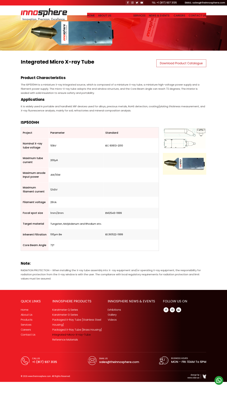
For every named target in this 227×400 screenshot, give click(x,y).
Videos (112, 320)
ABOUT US (113, 15)
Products (26, 320)
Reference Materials (65, 340)
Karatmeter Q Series (65, 310)
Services (26, 325)
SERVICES (144, 15)
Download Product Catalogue (181, 63)
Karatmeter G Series (65, 315)
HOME (101, 15)
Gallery (112, 315)
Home (24, 310)
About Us (26, 315)
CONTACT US (197, 15)
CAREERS (181, 15)
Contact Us (28, 335)
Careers (26, 330)
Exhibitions (114, 310)
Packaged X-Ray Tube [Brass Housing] (77, 330)
